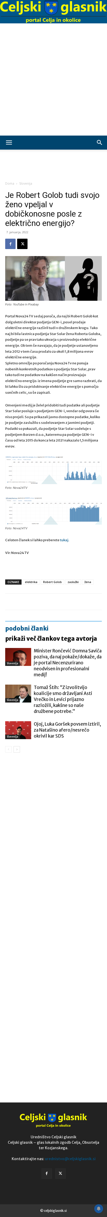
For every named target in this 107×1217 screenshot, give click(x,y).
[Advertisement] (53, 79)
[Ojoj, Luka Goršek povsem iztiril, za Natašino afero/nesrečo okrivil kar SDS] (18, 730)
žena (87, 582)
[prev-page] (8, 749)
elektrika (31, 582)
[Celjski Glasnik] (53, 12)
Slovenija (25, 183)
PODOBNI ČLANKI (27, 628)
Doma (9, 183)
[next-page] (17, 749)
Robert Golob (52, 582)
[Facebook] (10, 244)
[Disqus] (53, 831)
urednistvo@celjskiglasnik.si (70, 1158)
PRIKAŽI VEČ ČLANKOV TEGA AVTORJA (51, 639)
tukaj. (64, 540)
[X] (22, 244)
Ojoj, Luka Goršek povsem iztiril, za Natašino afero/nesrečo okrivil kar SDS (67, 730)
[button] (9, 143)
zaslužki (73, 582)
